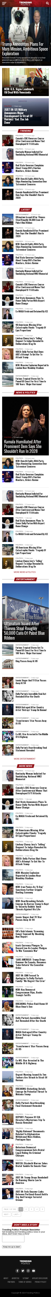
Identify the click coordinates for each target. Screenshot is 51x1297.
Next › (6, 1214)
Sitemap (26, 1278)
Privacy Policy (40, 1282)
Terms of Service (24, 1282)
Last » (16, 1214)
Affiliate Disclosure (40, 1278)
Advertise (15, 1278)
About (6, 1278)
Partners (11, 1282)
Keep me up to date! (11, 1247)
